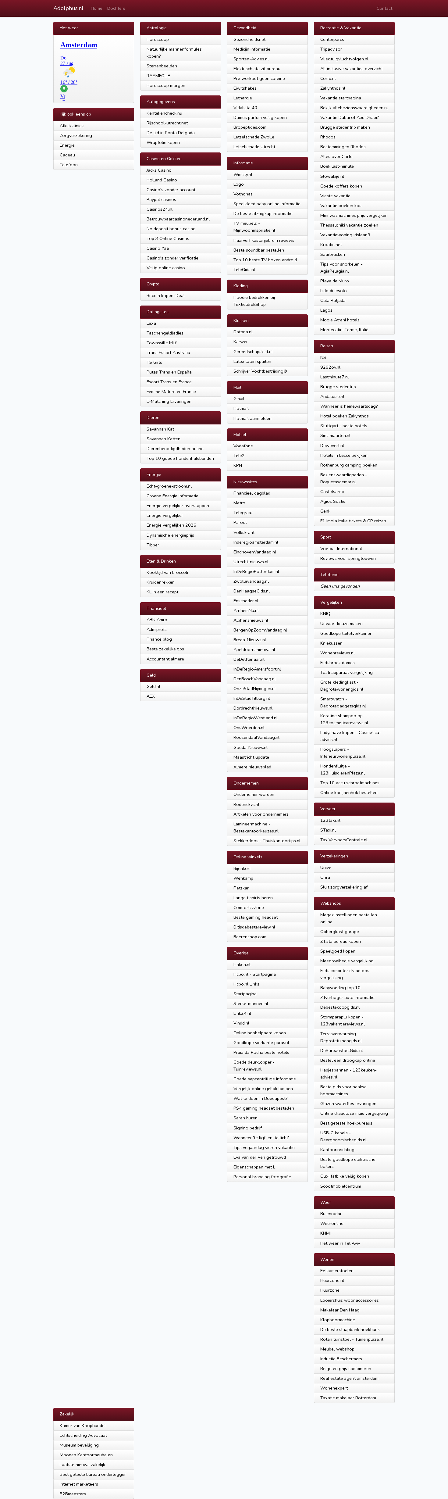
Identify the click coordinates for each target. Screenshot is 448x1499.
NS (323, 357)
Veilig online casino (166, 268)
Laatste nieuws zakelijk (82, 1464)
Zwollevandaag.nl (251, 581)
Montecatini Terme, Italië (344, 330)
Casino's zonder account (171, 190)
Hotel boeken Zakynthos (344, 416)
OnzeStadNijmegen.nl (254, 688)
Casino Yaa (158, 248)
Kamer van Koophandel (83, 1425)
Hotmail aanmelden (252, 418)
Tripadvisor (331, 49)
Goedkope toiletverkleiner (346, 633)
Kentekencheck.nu (164, 113)
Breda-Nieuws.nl (249, 640)
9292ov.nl (330, 367)
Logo (238, 184)
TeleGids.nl (244, 270)
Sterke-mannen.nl (250, 1003)
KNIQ (325, 613)
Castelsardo (332, 491)
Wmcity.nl (242, 174)
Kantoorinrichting (337, 1150)
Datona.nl (243, 332)
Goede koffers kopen (341, 186)
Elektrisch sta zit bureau (256, 69)
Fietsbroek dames (337, 663)
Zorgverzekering (76, 135)
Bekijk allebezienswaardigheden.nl (354, 108)
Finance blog (159, 639)
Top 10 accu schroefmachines (349, 783)
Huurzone (330, 1290)
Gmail (238, 398)
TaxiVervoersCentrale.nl (344, 840)
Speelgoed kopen (337, 951)
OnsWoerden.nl (249, 727)
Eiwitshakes (245, 88)
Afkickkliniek (72, 126)
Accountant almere (165, 659)
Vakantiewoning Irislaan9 (345, 235)
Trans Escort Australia (168, 352)
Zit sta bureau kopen (340, 941)
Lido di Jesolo (333, 291)
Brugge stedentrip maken (345, 127)
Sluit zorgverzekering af (344, 887)
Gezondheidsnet (249, 39)
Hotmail (241, 408)
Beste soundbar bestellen (258, 250)
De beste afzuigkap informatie (263, 213)
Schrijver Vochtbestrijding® (260, 371)
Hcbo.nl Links (246, 984)
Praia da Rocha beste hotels (261, 1052)
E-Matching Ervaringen (169, 401)
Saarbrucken (332, 254)
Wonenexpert (334, 1388)
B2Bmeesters (73, 1494)
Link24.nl (242, 1013)
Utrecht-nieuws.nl (250, 562)
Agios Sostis (332, 501)
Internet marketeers (79, 1484)
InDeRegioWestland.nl (255, 718)
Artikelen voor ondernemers (261, 814)
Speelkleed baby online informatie (266, 204)
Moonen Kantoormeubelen (86, 1455)
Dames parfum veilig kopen (260, 117)
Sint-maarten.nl (335, 435)
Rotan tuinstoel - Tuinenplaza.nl (351, 1339)
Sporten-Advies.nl (251, 59)
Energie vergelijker (165, 515)
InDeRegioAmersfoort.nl (257, 669)
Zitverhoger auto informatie (347, 997)
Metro (239, 503)
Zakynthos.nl (332, 88)
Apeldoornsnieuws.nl (254, 649)
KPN (237, 465)
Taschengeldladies (165, 333)
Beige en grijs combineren (345, 1368)
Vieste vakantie (335, 196)
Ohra (325, 877)
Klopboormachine (337, 1320)
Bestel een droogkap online (347, 1060)
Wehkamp (243, 878)
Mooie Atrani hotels (340, 320)
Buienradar (331, 1214)
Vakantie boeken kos (340, 205)
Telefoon (69, 165)
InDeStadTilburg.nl (251, 698)
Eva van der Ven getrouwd (259, 1157)
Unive (325, 867)
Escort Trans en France (169, 382)
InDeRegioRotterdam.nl (256, 571)
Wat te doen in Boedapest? (260, 1098)
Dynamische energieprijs (170, 535)
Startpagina (245, 994)
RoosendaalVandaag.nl (256, 737)
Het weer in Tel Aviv (340, 1243)
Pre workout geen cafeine (259, 78)
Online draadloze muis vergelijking (354, 1113)
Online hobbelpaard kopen (259, 1033)
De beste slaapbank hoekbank (350, 1329)
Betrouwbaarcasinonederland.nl (178, 219)
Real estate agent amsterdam (349, 1378)
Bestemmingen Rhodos (343, 147)
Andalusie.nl (332, 396)
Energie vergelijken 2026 (171, 525)
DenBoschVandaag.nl (254, 679)
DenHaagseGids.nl (251, 591)
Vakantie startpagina (340, 98)
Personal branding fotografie (262, 1177)
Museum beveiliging (79, 1445)
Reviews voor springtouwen (348, 558)
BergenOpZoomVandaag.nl (260, 630)
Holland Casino (162, 180)
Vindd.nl (241, 1023)
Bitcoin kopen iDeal (166, 295)
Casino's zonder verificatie (172, 258)
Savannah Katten (163, 439)
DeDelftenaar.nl (249, 659)
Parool (240, 522)
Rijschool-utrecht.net (167, 123)
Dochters (116, 8)
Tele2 (239, 456)
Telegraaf (243, 513)
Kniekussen (331, 643)
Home (96, 8)
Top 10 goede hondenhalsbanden (180, 458)
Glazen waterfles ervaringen (348, 1103)
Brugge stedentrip (338, 387)
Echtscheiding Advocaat (83, 1435)
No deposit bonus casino (171, 229)
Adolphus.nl (68, 8)
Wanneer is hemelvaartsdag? (349, 406)
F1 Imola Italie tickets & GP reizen (353, 521)
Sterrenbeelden (162, 66)
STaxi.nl (328, 830)
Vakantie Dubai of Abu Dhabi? (349, 117)
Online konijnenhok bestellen (349, 792)
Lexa (151, 323)
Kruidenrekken (161, 582)
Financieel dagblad (251, 493)
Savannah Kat (160, 429)
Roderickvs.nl (246, 804)
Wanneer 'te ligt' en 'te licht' (261, 1138)
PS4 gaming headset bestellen (263, 1108)
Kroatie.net (331, 244)
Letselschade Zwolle (253, 137)
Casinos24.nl (159, 209)
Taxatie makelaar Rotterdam (348, 1398)
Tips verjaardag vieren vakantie (264, 1147)
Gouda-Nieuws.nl (250, 747)
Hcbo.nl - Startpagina (254, 974)
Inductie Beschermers (341, 1359)
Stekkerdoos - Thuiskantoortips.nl (266, 841)
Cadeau (67, 155)
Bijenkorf (242, 868)
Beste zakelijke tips (165, 649)
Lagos (326, 310)
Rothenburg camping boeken (348, 465)
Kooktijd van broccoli (167, 572)
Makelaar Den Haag (340, 1310)
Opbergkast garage (339, 931)
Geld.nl (153, 686)
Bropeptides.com (249, 127)
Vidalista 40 (245, 108)
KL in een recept (162, 592)
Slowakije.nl (332, 176)
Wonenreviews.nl (337, 653)
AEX (151, 696)
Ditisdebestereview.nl (254, 927)
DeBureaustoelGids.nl (341, 1050)
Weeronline (331, 1223)
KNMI (325, 1233)
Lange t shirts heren (253, 898)
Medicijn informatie (251, 49)
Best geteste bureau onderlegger (93, 1474)
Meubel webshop (337, 1349)
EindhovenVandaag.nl (254, 552)
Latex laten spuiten (252, 361)
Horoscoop (158, 39)
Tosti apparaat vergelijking (346, 672)
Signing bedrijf (247, 1128)
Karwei (240, 341)
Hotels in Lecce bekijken (344, 455)
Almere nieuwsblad (252, 767)
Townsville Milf (161, 343)
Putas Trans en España (169, 372)
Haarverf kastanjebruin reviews (263, 240)
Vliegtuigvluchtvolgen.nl (344, 59)
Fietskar (241, 888)
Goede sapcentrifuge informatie (264, 1079)
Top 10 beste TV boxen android (265, 260)
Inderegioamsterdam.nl (255, 542)
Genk (325, 511)
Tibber (153, 545)
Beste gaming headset (255, 917)
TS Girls (154, 362)
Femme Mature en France (171, 391)
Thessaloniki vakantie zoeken (349, 225)
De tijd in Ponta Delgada (171, 133)
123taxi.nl (330, 820)
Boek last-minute (337, 166)
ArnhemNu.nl (246, 610)
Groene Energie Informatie (172, 496)
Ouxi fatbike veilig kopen (344, 1176)
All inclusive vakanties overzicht (351, 69)
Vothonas (243, 194)
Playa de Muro (334, 281)
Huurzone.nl (332, 1280)
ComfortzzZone (248, 907)
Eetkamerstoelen (337, 1271)
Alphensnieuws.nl (250, 620)
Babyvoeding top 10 (340, 988)
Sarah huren (245, 1118)
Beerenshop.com (249, 937)
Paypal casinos (161, 199)
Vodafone (243, 446)
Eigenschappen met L (254, 1167)
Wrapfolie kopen (163, 142)
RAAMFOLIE (158, 76)
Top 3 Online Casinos (168, 238)
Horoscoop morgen (166, 85)
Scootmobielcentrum (340, 1186)
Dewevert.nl (332, 445)
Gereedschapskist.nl (253, 352)
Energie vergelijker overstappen (178, 506)
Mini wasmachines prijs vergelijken (354, 215)
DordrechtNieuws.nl (252, 708)
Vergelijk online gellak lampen (263, 1089)
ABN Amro (157, 620)
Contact (384, 8)
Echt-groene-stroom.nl (169, 486)
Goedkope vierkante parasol (261, 1042)
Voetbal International (341, 549)
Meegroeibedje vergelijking (347, 961)
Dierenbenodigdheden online (175, 448)
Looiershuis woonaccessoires (349, 1300)
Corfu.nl (328, 78)
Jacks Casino (159, 170)
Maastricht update (251, 757)
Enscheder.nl (245, 601)
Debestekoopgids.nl (340, 1007)
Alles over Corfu (336, 156)
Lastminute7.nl (334, 377)
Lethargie (242, 98)
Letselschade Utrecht (254, 147)
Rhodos (328, 137)
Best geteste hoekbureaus (346, 1123)
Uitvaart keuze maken (341, 624)
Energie (67, 145)
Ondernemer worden (253, 794)
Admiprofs (157, 629)
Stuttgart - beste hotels (343, 426)
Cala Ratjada (333, 300)
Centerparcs (332, 39)
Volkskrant (243, 532)
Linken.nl (242, 964)
